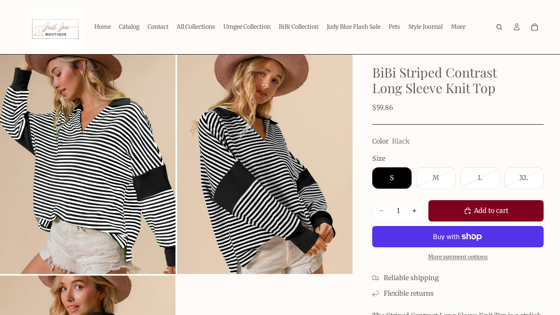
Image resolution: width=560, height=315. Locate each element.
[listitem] (458, 27)
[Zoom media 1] (87, 164)
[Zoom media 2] (265, 164)
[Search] (499, 27)
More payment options (458, 256)
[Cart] (535, 27)
